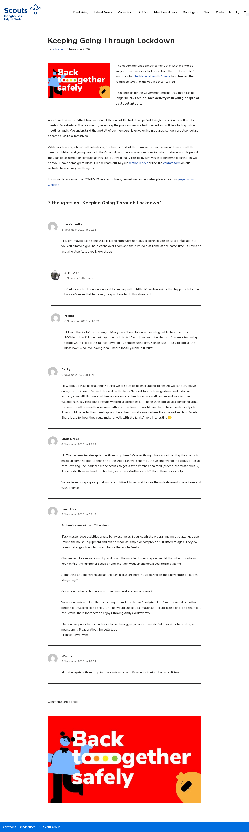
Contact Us (223, 12)
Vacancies (124, 12)
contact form (172, 163)
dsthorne (57, 49)
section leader (138, 163)
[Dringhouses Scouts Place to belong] (22, 12)
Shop (206, 12)
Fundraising (80, 12)
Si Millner (71, 273)
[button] (148, 12)
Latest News (103, 12)
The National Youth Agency (152, 76)
